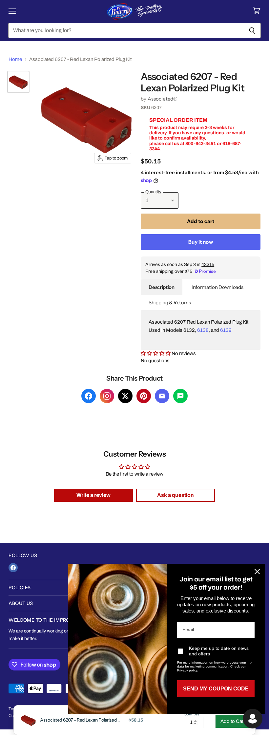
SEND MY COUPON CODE (216, 688)
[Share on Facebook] (88, 396)
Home (15, 59)
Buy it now (200, 242)
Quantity (191, 714)
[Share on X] (125, 396)
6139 (226, 330)
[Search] (252, 30)
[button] (156, 353)
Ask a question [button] (175, 495)
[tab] (161, 287)
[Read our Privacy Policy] (251, 664)
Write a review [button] (93, 495)
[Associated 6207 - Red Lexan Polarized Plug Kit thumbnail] (18, 81)
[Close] (257, 571)
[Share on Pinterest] (143, 396)
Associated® (163, 99)
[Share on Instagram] (107, 396)
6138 (203, 330)
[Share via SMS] (180, 396)
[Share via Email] (162, 396)
